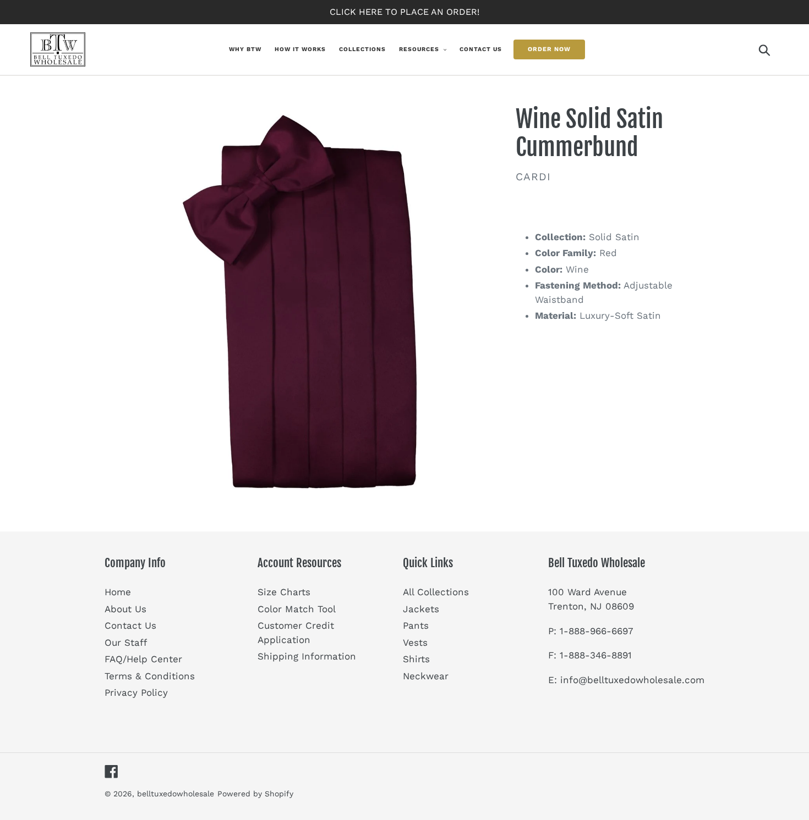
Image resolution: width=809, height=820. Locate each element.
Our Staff (126, 642)
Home (118, 591)
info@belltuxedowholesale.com (632, 679)
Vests (415, 642)
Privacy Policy (136, 692)
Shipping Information (307, 656)
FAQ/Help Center (143, 658)
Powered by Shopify (255, 793)
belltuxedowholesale (175, 793)
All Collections (436, 591)
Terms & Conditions (150, 676)
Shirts (416, 658)
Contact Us (130, 625)
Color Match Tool (297, 608)
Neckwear (426, 676)
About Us (125, 608)
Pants (416, 625)
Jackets (421, 608)
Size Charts (284, 591)
